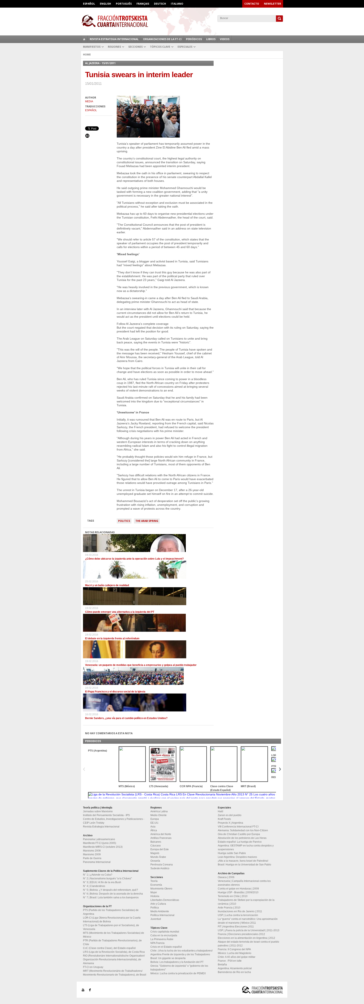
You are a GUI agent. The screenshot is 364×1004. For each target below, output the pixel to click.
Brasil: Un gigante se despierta (168, 958)
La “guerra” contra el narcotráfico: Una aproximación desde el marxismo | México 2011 (248, 921)
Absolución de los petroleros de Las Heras (242, 838)
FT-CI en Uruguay (93, 967)
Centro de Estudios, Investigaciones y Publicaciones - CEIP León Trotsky (113, 821)
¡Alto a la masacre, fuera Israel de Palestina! (243, 860)
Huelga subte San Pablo (232, 853)
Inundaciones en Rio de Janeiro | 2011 (240, 911)
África (153, 830)
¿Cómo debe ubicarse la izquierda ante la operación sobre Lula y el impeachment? (134, 558)
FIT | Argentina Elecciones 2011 (236, 926)
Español (89, 3)
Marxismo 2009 (92, 854)
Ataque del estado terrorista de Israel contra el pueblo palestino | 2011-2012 (248, 943)
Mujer (153, 892)
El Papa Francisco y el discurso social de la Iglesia (115, 691)
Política (154, 907)
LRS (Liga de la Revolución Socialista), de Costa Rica (114, 951)
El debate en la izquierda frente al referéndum (112, 638)
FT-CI (182, 21)
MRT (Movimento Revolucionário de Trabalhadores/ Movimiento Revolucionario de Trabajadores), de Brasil (114, 972)
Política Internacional (162, 915)
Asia (152, 826)
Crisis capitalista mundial (164, 931)
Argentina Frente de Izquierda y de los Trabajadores (180, 954)
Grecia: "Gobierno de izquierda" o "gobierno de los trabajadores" (179, 967)
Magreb (154, 853)
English (105, 3)
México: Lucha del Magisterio (234, 953)
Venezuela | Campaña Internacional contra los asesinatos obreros (244, 883)
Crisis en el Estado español (166, 946)
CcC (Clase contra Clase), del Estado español (109, 948)
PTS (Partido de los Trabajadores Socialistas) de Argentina (111, 912)
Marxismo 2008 (92, 850)
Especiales (185, 47)
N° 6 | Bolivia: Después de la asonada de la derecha (113, 893)
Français (142, 3)
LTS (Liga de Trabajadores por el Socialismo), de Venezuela (111, 927)
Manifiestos (91, 47)
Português (124, 3)
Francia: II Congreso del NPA (234, 949)
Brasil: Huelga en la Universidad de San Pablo (244, 864)
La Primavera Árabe (161, 939)
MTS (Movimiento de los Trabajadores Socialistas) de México (113, 934)
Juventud (155, 919)
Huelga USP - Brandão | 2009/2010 (238, 892)
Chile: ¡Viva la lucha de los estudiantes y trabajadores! (181, 950)
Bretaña (222, 964)
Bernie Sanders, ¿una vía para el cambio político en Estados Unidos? (126, 718)
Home (87, 54)
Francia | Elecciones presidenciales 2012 (241, 934)
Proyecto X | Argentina (230, 822)
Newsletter (272, 3)
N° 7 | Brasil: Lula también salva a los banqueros (111, 897)
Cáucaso (155, 845)
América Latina (159, 811)
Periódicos (194, 39)
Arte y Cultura (158, 903)
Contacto (251, 3)
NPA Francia (157, 943)
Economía (156, 884)
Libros (210, 39)
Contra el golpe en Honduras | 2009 (238, 888)
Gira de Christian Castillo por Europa (239, 834)
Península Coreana (161, 864)
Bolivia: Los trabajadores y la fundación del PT (176, 962)
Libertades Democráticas (164, 900)
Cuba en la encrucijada (163, 935)
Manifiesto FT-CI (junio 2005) (99, 843)
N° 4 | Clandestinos (94, 886)
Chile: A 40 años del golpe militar (236, 956)
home (84, 39)
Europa (154, 819)
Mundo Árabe (158, 857)
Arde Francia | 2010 (229, 907)
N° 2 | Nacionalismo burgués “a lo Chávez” (107, 878)
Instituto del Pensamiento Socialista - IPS (106, 815)
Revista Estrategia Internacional (114, 39)
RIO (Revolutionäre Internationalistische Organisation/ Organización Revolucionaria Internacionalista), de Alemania (114, 959)
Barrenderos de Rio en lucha (234, 972)
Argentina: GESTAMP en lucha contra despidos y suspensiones (246, 847)
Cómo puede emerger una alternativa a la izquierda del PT (119, 611)
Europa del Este (159, 849)
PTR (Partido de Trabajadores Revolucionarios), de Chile (112, 942)
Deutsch (160, 3)
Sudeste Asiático (159, 868)
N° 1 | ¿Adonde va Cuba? (97, 874)
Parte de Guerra (92, 858)
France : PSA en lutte (230, 960)
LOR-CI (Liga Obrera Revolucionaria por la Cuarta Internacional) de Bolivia (112, 919)
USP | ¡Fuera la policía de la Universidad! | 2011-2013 (248, 930)
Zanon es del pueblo (229, 815)
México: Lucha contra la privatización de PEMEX (178, 973)
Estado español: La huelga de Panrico (240, 841)
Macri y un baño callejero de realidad (107, 585)
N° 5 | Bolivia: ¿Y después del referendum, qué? (110, 889)
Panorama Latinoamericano (99, 839)
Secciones (135, 47)
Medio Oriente (158, 815)
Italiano (177, 3)
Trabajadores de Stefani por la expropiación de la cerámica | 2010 (246, 902)
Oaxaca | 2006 (226, 877)
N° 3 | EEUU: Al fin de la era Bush (102, 882)
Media (89, 101)
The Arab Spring (146, 521)
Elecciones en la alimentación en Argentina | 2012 (246, 938)
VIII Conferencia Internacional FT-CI (238, 826)
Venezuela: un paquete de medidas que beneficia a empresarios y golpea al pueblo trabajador (141, 665)
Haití (220, 811)
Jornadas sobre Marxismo (98, 811)
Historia (154, 896)
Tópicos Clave (160, 47)
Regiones (114, 47)
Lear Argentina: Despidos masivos (237, 857)
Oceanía (155, 860)
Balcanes (155, 841)
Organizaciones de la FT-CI (162, 39)
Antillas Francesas (160, 838)
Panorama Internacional (97, 862)
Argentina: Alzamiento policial (235, 968)
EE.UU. (154, 822)
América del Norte (160, 834)
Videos (224, 39)
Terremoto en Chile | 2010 (233, 896)
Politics (124, 521)
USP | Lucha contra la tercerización (238, 915)
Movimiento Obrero (161, 888)
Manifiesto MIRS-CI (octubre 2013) (103, 846)
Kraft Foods (224, 819)
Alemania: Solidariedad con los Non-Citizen (243, 830)
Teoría (154, 881)
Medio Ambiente (159, 911)
